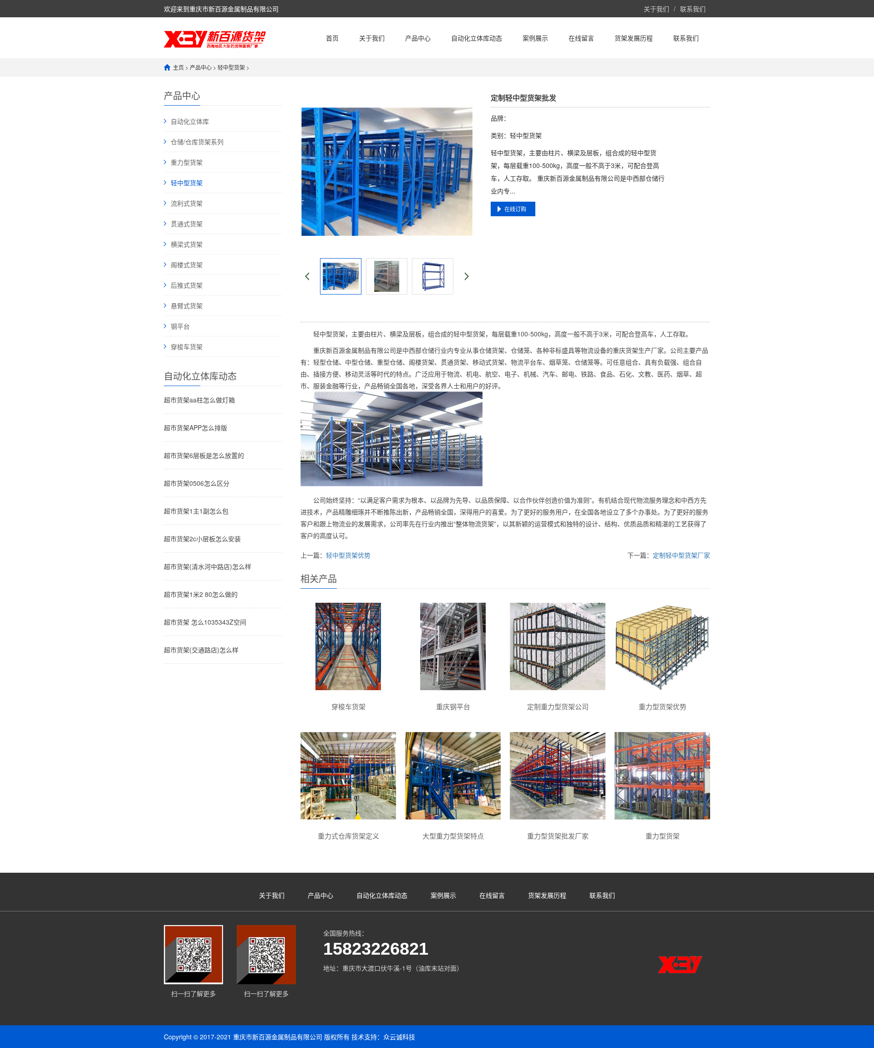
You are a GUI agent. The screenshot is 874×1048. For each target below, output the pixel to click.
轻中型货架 (231, 67)
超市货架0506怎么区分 (196, 483)
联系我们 (693, 8)
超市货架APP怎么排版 (195, 427)
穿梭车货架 (187, 346)
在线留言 (581, 37)
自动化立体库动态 (476, 37)
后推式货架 (187, 285)
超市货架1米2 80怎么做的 (201, 594)
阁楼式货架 (187, 264)
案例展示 (535, 37)
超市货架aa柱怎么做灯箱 (199, 399)
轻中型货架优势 (348, 555)
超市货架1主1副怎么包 (196, 510)
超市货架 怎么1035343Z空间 (205, 621)
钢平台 (180, 326)
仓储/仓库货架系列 (197, 141)
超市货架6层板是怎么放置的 (204, 455)
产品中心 (418, 37)
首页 (332, 37)
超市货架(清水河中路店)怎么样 (207, 566)
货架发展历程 (634, 37)
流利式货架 (187, 203)
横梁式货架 (187, 244)
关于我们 (656, 8)
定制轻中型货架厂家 (681, 555)
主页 (178, 67)
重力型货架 (187, 162)
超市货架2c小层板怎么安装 (202, 538)
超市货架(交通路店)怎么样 (201, 649)
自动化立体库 (190, 121)
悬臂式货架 (187, 305)
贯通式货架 (187, 223)
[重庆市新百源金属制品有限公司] (215, 37)
